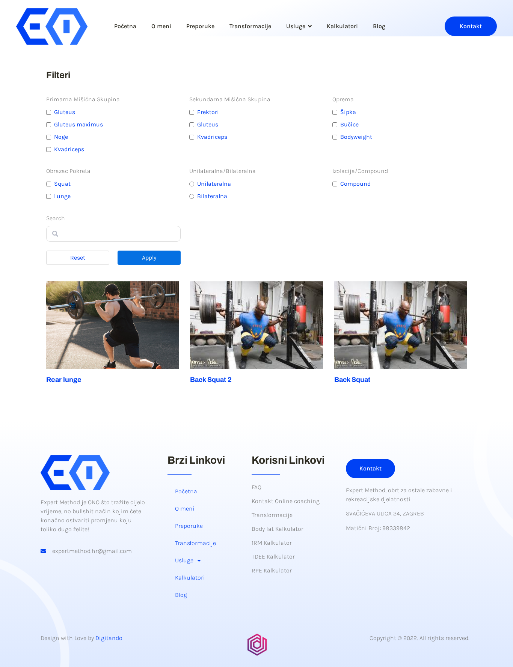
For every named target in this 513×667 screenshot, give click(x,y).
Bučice (349, 124)
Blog (379, 26)
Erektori (208, 112)
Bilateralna (212, 196)
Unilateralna (214, 183)
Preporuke (200, 26)
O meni (161, 26)
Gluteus (64, 112)
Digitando (108, 637)
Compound (355, 183)
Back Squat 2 (211, 379)
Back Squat (352, 379)
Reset (77, 257)
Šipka (348, 112)
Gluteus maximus (78, 124)
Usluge (295, 26)
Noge (61, 136)
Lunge (62, 196)
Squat (62, 183)
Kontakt (471, 26)
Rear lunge (63, 379)
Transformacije (250, 26)
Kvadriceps (69, 149)
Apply (149, 257)
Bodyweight (356, 136)
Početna (125, 26)
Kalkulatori (342, 26)
